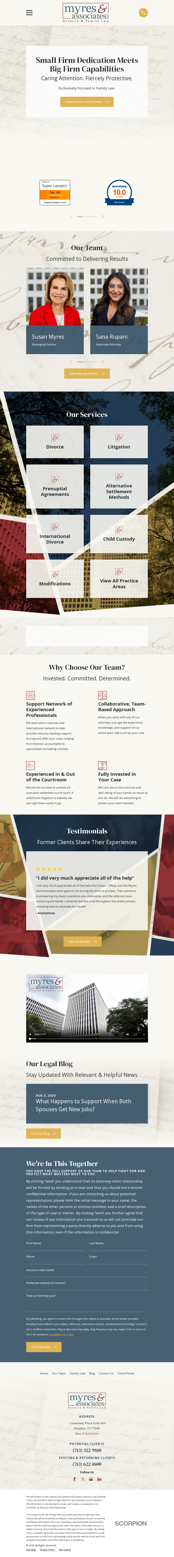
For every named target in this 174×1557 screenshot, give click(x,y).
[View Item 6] (47, 941)
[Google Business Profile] (91, 1479)
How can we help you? (41, 1295)
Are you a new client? (40, 1269)
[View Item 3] (40, 941)
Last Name (96, 1243)
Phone (30, 1256)
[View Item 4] (42, 941)
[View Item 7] (49, 941)
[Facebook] (75, 1479)
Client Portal (126, 1373)
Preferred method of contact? (45, 1282)
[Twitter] (83, 1479)
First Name (33, 1243)
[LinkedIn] (99, 1479)
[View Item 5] (44, 941)
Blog (92, 1373)
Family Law (77, 1373)
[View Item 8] (52, 941)
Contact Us (106, 1373)
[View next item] (102, 216)
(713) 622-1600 (86, 1464)
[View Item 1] (35, 941)
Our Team (59, 1373)
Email (93, 1256)
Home (44, 1373)
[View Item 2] (37, 941)
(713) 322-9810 (87, 1450)
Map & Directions (87, 1433)
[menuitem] (31, 1549)
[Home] (86, 13)
